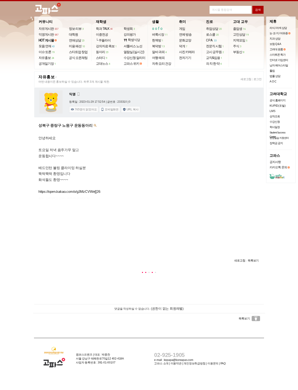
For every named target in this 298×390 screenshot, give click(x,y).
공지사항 (275, 162)
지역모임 (240, 40)
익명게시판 (48, 34)
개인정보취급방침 (194, 363)
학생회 (129, 29)
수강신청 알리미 (134, 58)
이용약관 (176, 363)
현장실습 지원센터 (279, 137)
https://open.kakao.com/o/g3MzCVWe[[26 (69, 191)
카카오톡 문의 (278, 167)
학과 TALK (104, 29)
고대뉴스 (103, 63)
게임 (182, 29)
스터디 (101, 58)
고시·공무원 (215, 52)
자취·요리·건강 (161, 63)
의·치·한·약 (214, 63)
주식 (237, 46)
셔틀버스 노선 (133, 46)
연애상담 (76, 40)
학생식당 (132, 40)
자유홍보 (46, 58)
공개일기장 (47, 63)
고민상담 (240, 34)
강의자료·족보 (106, 46)
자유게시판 (48, 29)
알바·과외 (159, 52)
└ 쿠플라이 (103, 40)
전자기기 (185, 58)
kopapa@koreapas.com (178, 360)
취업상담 (213, 29)
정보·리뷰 (76, 29)
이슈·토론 (46, 52)
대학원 (73, 34)
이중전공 (102, 34)
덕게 (183, 46)
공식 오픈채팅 (78, 58)
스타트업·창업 (78, 52)
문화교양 (185, 40)
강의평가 (130, 34)
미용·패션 (77, 46)
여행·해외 (158, 58)
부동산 (238, 52)
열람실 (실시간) (134, 52)
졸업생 (239, 29)
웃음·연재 (46, 46)
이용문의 (212, 363)
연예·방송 (185, 34)
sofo (157, 28)
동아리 (102, 52)
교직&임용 (214, 58)
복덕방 (158, 46)
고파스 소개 (161, 363)
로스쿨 (212, 34)
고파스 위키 (131, 63)
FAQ (223, 363)
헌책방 (157, 40)
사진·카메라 (187, 52)
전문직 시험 (215, 46)
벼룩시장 (159, 34)
